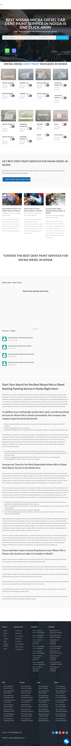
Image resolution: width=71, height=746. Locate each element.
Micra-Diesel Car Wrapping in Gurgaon (27, 710)
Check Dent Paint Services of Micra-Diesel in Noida (17, 179)
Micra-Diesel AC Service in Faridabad (56, 652)
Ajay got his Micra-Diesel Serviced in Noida (20, 337)
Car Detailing (19, 649)
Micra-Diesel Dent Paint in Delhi (9, 692)
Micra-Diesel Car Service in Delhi (9, 687)
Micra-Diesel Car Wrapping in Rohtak (61, 710)
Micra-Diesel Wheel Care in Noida (44, 701)
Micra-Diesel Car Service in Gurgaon (26, 687)
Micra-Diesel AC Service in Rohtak (61, 705)
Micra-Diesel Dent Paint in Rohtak (61, 692)
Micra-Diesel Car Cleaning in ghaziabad (38, 642)
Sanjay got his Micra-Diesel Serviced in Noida (21, 354)
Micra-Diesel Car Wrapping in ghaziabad (38, 657)
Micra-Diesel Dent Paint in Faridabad (55, 636)
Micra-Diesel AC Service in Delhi (8, 705)
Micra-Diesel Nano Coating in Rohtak (61, 715)
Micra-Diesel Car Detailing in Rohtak (61, 719)
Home (5, 630)
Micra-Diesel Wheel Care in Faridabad (55, 647)
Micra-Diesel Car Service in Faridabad (56, 631)
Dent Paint (18, 633)
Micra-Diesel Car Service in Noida (43, 687)
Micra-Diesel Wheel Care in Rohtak (61, 701)
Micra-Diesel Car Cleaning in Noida (43, 696)
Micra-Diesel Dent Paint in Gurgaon (26, 692)
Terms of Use (45, 745)
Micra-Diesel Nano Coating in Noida (43, 715)
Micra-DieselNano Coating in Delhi (9, 715)
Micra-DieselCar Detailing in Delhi (9, 719)
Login (5, 648)
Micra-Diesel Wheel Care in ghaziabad (38, 647)
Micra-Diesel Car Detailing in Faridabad (55, 669)
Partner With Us (6, 645)
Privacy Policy (55, 745)
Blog (5, 641)
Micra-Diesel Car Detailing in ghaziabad (38, 669)
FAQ (5, 636)
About (5, 633)
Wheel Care (18, 638)
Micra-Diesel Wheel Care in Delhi (9, 701)
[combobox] (16, 37)
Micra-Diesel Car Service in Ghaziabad (38, 631)
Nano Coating (19, 646)
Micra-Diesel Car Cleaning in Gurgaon (27, 696)
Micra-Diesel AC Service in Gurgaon (26, 705)
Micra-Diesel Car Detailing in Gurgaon (27, 719)
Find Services (62, 38)
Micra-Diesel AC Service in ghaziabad (38, 652)
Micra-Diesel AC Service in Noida (43, 705)
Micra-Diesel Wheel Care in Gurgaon (27, 701)
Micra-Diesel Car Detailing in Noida (43, 719)
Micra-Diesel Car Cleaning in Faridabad (55, 642)
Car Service (18, 630)
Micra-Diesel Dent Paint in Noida (43, 692)
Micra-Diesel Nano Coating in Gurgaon (26, 715)
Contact (6, 638)
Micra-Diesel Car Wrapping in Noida (43, 710)
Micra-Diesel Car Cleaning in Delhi (9, 696)
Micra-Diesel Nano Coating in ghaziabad (39, 663)
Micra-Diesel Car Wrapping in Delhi (9, 710)
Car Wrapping (19, 644)
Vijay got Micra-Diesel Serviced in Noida (19, 346)
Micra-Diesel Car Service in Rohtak (61, 687)
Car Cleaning (19, 636)
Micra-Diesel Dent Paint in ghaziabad (38, 636)
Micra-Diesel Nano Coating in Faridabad (56, 663)
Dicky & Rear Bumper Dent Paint (35, 324)
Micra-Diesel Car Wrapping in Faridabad (55, 657)
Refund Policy (64, 745)
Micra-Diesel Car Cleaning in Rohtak (61, 696)
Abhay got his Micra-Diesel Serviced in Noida (21, 362)
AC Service (18, 641)
